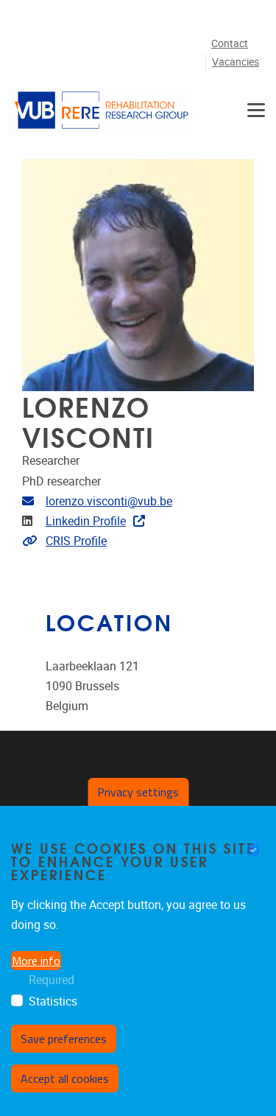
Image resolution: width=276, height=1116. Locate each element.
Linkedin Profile (86, 521)
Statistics (53, 1001)
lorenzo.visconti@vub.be (109, 501)
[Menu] (256, 110)
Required (51, 980)
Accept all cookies (65, 1078)
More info (36, 960)
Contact (229, 44)
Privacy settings (138, 792)
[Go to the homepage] (103, 110)
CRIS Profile (76, 541)
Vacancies (235, 62)
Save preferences (64, 1038)
